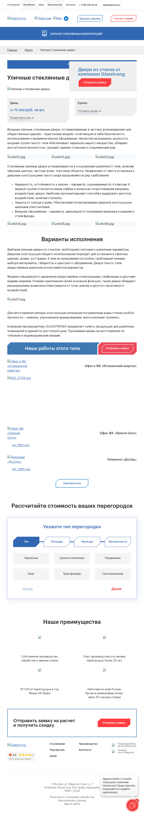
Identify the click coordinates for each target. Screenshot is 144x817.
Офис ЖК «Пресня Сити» (118, 433)
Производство (88, 744)
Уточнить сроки (88, 111)
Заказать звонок (90, 18)
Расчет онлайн (123, 18)
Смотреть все (72, 483)
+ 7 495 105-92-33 (88, 5)
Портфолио (57, 750)
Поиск (129, 5)
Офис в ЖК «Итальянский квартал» (111, 366)
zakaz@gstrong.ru (111, 5)
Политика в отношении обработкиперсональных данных (72, 799)
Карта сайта (72, 804)
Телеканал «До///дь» (122, 459)
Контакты (85, 750)
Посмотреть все (20, 118)
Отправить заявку (94, 82)
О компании (57, 744)
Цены (53, 756)
